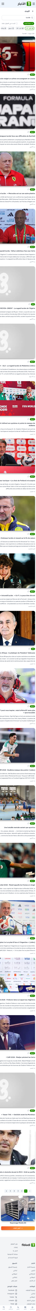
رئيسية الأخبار (31, 1267)
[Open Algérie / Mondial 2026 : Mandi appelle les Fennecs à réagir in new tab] (28, 881)
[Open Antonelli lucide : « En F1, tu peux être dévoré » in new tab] (28, 591)
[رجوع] (32, 11)
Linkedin (11, 1301)
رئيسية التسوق (12, 1267)
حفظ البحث (27, 23)
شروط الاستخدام (13, 1257)
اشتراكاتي (32, 1274)
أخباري (33, 1270)
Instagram (10, 1294)
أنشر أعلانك (16, 1228)
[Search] (32, 17)
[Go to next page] (6, 1191)
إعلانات (16, 1247)
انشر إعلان (14, 1281)
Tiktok (12, 1304)
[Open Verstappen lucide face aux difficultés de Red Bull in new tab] (28, 132)
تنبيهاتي (32, 1277)
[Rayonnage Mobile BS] (18, 1208)
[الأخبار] (29, 4)
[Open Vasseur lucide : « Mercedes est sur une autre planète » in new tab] (28, 189)
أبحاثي (15, 1270)
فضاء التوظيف (31, 1304)
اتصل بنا (15, 1251)
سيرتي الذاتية (31, 1300)
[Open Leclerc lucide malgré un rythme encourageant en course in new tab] (28, 75)
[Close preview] (32, 932)
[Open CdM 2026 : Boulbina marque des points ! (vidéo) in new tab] (28, 766)
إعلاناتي (14, 1277)
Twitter (12, 1297)
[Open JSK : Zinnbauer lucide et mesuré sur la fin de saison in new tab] (28, 534)
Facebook (11, 1290)
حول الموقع (14, 1244)
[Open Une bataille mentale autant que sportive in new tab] (28, 823)
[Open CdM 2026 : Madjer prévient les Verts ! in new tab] (28, 1053)
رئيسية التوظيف (30, 1290)
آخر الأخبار (32, 1281)
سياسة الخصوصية (12, 1254)
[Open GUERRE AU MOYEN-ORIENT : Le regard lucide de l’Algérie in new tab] (29, 304)
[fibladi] (33, 1245)
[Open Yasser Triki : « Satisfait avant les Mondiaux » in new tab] (28, 1111)
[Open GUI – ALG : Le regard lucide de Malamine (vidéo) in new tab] (28, 362)
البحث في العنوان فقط (8, 23)
